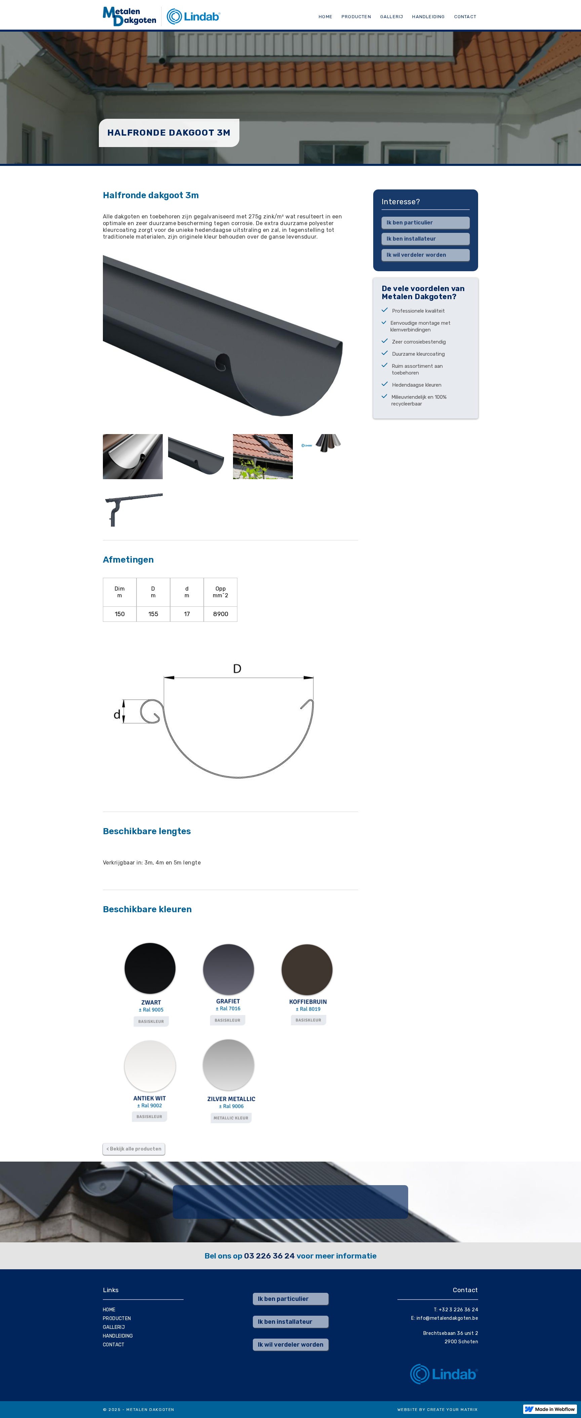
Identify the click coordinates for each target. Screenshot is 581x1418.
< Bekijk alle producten (133, 1149)
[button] (465, 16)
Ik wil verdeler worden (416, 255)
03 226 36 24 (269, 1256)
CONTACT (114, 1345)
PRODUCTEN (356, 16)
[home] (162, 16)
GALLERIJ (391, 16)
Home (326, 16)
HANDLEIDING (428, 16)
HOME (109, 1310)
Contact (465, 16)
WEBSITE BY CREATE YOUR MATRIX (437, 1409)
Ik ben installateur (411, 239)
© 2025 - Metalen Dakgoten (139, 1409)
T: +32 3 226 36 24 (456, 1310)
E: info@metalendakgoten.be (444, 1318)
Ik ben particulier (410, 222)
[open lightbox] (133, 456)
